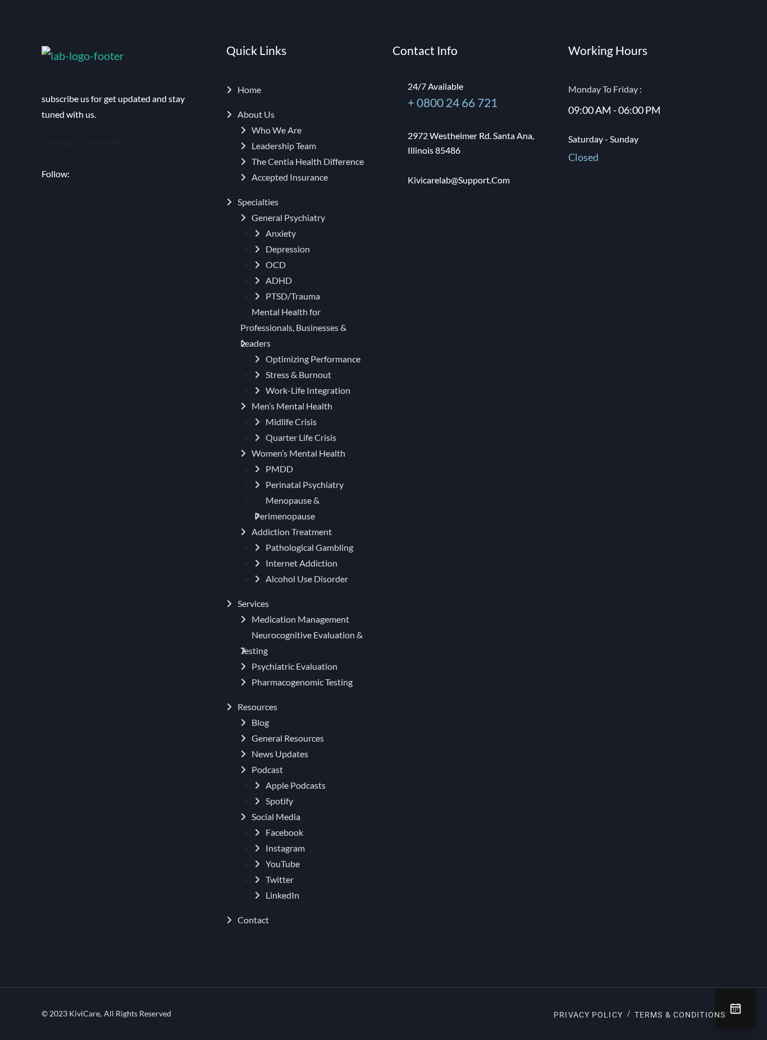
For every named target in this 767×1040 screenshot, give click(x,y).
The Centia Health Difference (308, 161)
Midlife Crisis (291, 421)
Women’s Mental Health (298, 453)
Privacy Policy (588, 1014)
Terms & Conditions (679, 1014)
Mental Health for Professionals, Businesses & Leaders (293, 327)
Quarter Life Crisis (301, 437)
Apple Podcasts (296, 785)
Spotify (279, 800)
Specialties (258, 201)
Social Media (276, 816)
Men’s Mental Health (292, 406)
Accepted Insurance (290, 177)
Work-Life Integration (308, 390)
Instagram (285, 848)
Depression (288, 248)
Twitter (280, 879)
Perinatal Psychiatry (305, 484)
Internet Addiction (301, 563)
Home (249, 89)
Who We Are (277, 130)
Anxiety (281, 233)
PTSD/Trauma (293, 296)
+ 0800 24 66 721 (452, 102)
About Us (256, 114)
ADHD (279, 280)
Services (253, 603)
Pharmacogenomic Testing (302, 682)
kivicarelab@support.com (459, 179)
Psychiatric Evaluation (294, 666)
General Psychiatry (288, 217)
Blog (260, 722)
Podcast (267, 769)
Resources (257, 706)
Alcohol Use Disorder (307, 578)
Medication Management (300, 619)
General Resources (288, 738)
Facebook (284, 832)
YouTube (283, 863)
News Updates (280, 753)
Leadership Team (284, 145)
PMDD (279, 468)
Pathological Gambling (309, 547)
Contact (253, 919)
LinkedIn (282, 895)
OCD (276, 264)
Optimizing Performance (313, 358)
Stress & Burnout (298, 374)
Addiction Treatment (292, 531)
